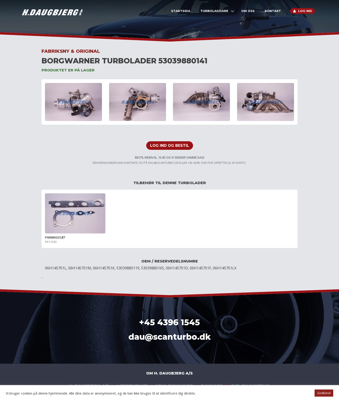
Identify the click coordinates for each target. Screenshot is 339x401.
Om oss (248, 11)
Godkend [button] (323, 393)
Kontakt (273, 11)
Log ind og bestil (169, 145)
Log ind (305, 11)
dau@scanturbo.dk (163, 163)
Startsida (180, 11)
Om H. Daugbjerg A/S (169, 373)
